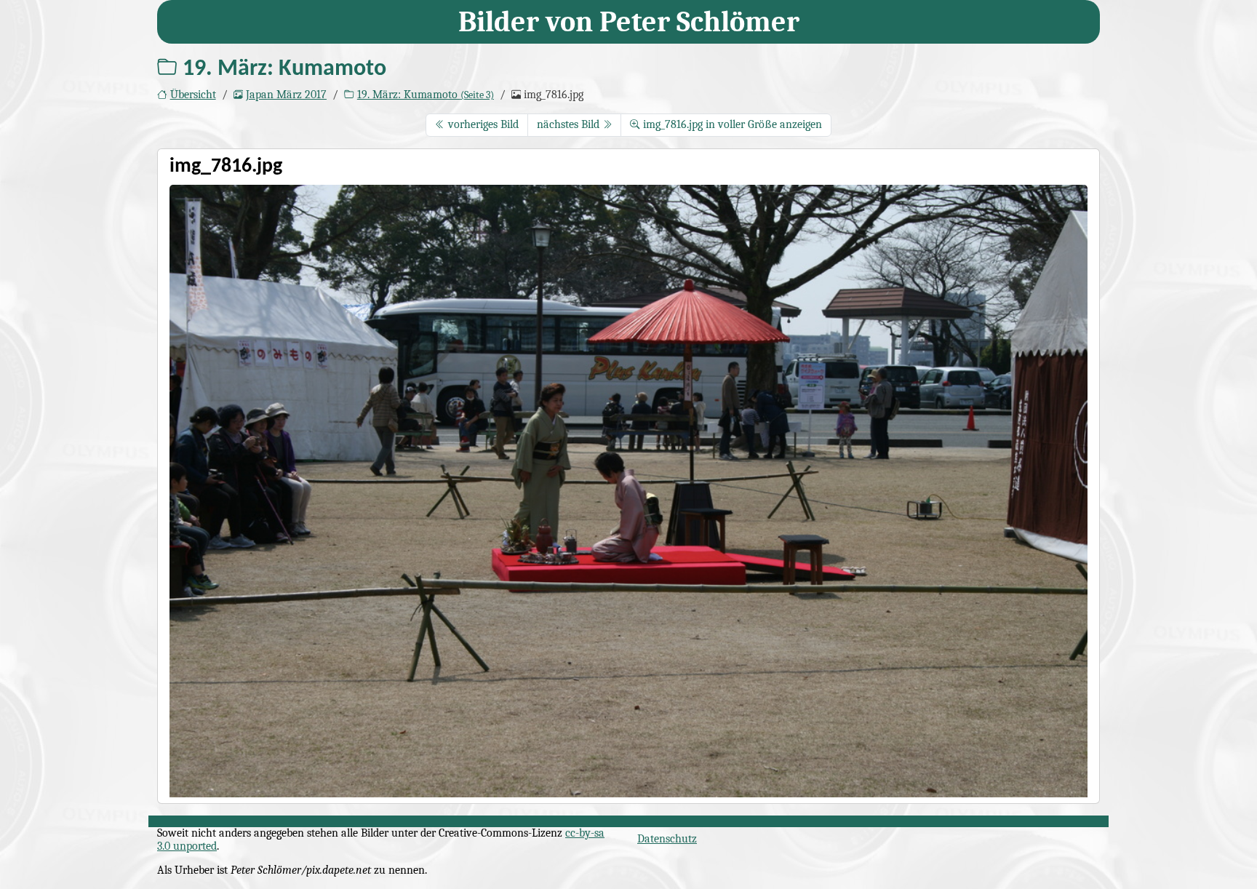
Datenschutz (667, 838)
